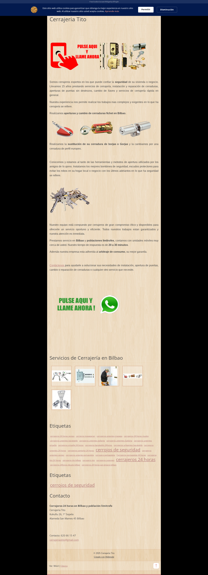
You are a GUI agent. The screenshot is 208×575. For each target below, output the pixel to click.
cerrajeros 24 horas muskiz (136, 436)
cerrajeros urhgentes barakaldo (128, 445)
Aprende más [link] (112, 11)
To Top (156, 566)
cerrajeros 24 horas (136, 459)
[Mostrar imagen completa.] (61, 376)
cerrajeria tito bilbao (72, 460)
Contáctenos (57, 265)
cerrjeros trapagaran (85, 436)
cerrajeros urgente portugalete (80, 455)
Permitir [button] (145, 9)
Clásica (63, 566)
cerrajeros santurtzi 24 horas (81, 450)
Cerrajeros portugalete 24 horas (131, 455)
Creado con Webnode (104, 557)
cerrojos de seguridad (118, 450)
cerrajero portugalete (105, 455)
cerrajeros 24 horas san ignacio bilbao (99, 464)
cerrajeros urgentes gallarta (92, 440)
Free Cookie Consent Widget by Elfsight (104, 2)
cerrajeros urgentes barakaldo (64, 440)
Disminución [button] (167, 9)
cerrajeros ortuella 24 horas (71, 445)
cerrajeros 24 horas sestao (62, 436)
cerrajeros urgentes (105, 460)
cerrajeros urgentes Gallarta (119, 440)
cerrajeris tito (89, 460)
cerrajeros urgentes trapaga (109, 436)
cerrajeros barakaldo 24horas (98, 445)
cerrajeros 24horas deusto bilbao (65, 464)
